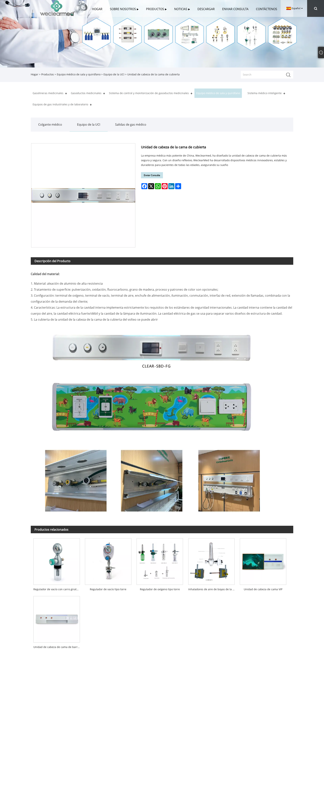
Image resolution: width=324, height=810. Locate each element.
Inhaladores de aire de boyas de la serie (212, 589)
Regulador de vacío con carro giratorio (57, 589)
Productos (47, 74)
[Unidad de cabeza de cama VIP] (263, 560)
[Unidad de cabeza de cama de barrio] (56, 618)
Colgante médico (50, 124)
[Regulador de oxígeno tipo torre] (160, 560)
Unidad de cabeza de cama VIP (263, 589)
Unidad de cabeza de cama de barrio (56, 647)
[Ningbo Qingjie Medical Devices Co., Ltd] (57, 8)
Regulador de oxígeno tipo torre (160, 589)
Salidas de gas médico (130, 124)
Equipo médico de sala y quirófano (78, 74)
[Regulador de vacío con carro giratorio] (56, 560)
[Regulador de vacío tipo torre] (108, 560)
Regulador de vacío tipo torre (108, 589)
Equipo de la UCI (114, 74)
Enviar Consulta (152, 175)
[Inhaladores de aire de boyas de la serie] (211, 560)
